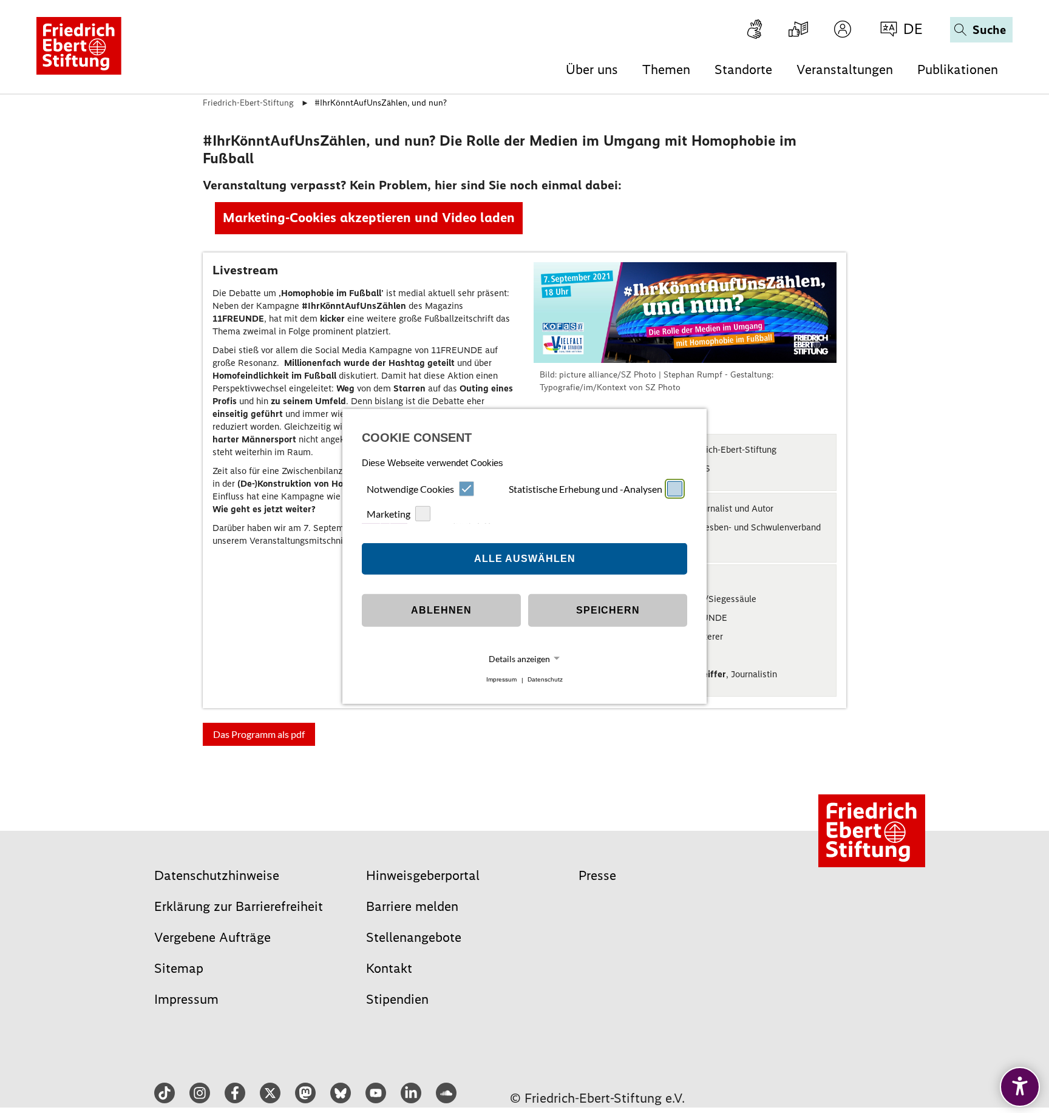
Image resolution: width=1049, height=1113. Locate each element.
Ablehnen (441, 610)
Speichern (608, 610)
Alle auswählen (524, 558)
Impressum (501, 680)
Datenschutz (545, 680)
